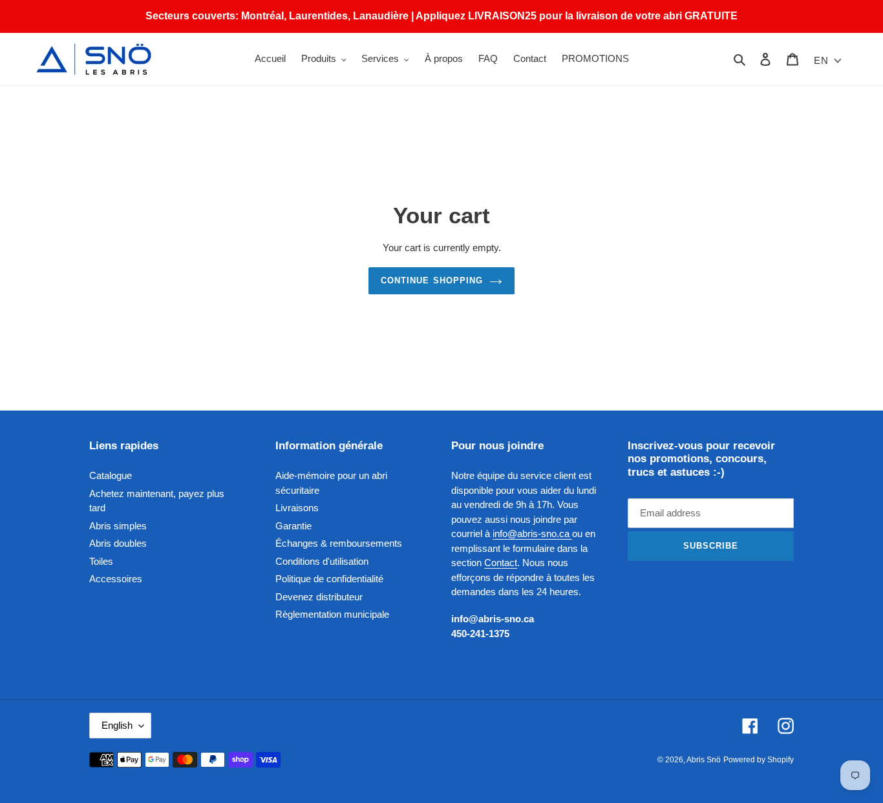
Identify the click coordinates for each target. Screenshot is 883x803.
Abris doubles (118, 543)
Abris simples (118, 525)
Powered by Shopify (758, 759)
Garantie (293, 525)
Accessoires (115, 578)
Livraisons (297, 507)
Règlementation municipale (332, 614)
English (117, 725)
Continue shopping (432, 280)
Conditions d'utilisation (321, 561)
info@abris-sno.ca (532, 533)
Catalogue (110, 475)
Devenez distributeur (319, 596)
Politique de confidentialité (329, 578)
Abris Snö (703, 759)
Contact (500, 562)
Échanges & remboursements (338, 543)
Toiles (101, 561)
